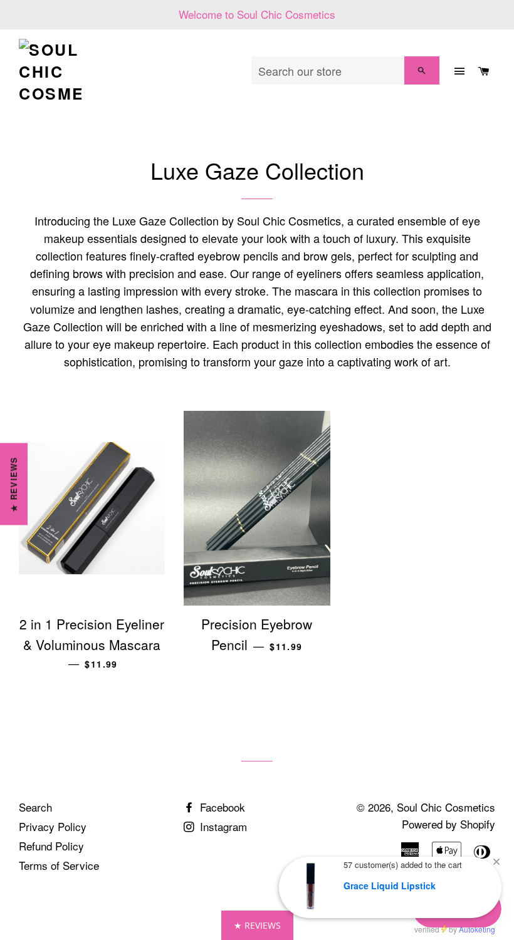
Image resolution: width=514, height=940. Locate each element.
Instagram (222, 826)
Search (35, 807)
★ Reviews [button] (13, 484)
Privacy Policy (53, 826)
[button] (257, 925)
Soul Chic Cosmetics (446, 807)
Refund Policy (51, 846)
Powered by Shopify (448, 824)
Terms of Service (59, 865)
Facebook (221, 807)
